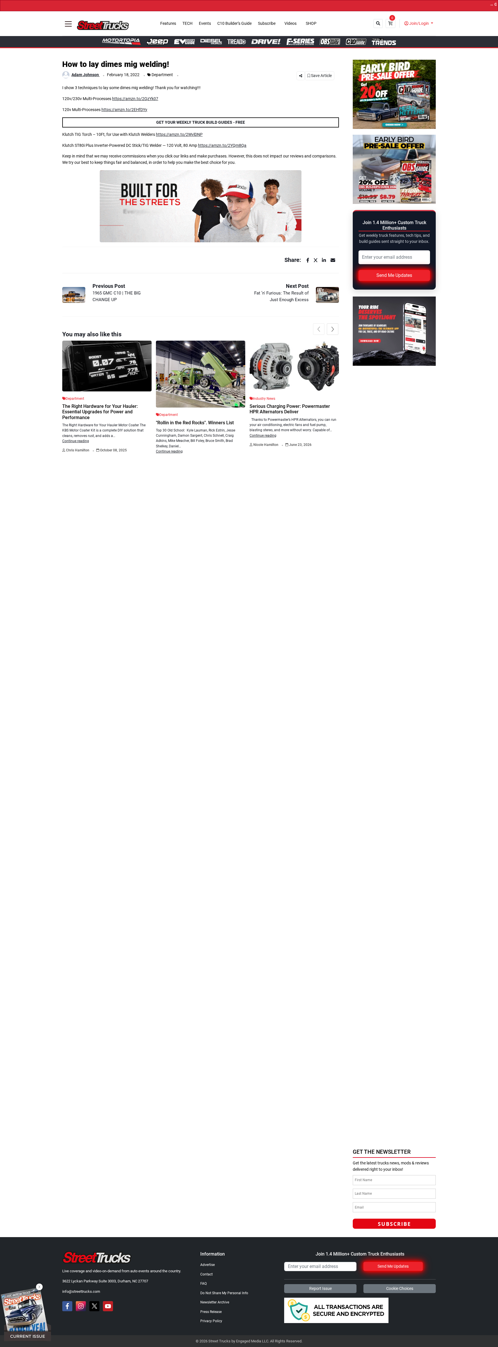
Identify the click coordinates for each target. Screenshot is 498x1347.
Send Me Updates (394, 275)
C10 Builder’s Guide (234, 23)
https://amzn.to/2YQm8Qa (222, 145)
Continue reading (75, 441)
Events (205, 23)
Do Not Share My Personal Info (224, 1293)
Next (332, 329)
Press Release (211, 1312)
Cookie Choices (399, 1288)
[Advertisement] (396, 1105)
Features (168, 23)
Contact (206, 1274)
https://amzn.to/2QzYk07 (135, 98)
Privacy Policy (211, 1321)
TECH (187, 23)
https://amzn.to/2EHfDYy (124, 109)
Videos (290, 23)
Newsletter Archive (214, 1302)
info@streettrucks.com (81, 1291)
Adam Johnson (85, 74)
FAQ (203, 1284)
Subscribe (267, 23)
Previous (319, 329)
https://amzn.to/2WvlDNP (179, 134)
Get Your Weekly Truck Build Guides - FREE (200, 122)
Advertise (207, 1265)
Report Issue (320, 1288)
